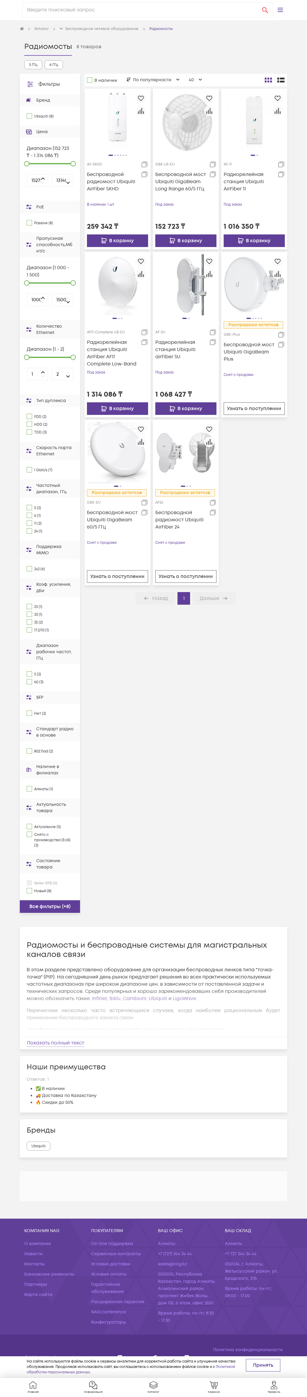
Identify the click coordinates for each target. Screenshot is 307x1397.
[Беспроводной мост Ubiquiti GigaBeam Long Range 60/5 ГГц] (185, 121)
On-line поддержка (112, 1244)
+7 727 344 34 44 (240, 1254)
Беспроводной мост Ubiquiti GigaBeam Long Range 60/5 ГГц (180, 181)
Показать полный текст (55, 1043)
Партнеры (35, 1284)
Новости (33, 1254)
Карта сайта (38, 1294)
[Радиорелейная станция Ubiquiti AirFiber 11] (254, 121)
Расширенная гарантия (117, 1302)
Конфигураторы (108, 1322)
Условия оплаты (109, 1274)
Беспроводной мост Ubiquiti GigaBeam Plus (249, 351)
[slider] (26, 163)
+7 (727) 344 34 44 (175, 1254)
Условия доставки (110, 1264)
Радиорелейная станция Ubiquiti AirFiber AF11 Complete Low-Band (111, 353)
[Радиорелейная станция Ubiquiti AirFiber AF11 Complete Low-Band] (117, 284)
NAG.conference (108, 1312)
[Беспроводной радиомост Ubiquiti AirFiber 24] (185, 452)
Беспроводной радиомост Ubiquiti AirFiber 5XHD (111, 181)
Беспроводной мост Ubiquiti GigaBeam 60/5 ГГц (112, 519)
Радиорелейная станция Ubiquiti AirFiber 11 (244, 181)
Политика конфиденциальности (248, 1350)
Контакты (34, 1264)
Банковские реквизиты (49, 1274)
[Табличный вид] (281, 80)
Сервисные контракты (116, 1254)
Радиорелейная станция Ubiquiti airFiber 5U (175, 349)
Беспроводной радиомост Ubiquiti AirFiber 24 (179, 519)
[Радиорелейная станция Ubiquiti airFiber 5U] (185, 284)
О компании (37, 1244)
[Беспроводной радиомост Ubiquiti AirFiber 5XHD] (117, 121)
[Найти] (265, 9)
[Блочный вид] (268, 80)
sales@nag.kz (172, 1264)
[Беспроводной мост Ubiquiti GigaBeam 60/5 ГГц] (117, 452)
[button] (280, 9)
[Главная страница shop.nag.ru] (22, 29)
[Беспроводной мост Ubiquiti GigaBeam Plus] (254, 284)
